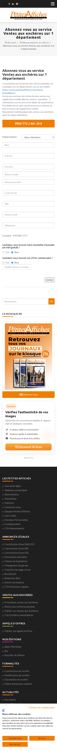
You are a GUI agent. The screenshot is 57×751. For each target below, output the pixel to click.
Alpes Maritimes (13, 646)
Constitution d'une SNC (16, 552)
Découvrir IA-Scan (30, 447)
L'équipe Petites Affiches (17, 511)
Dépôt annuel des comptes (18, 683)
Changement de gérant (16, 565)
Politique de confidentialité (42, 707)
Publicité (9, 502)
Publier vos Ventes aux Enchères (21, 610)
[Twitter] (4, 4)
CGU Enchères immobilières (18, 615)
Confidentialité (12, 524)
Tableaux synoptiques (15, 490)
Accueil (11, 42)
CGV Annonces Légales (16, 586)
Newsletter (11, 498)
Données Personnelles (16, 519)
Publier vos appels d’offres (18, 631)
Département (9, 136)
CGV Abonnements (14, 528)
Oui (7, 252)
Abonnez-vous (30, 394)
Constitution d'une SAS (16, 548)
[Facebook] (9, 4)
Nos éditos (10, 699)
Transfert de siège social (17, 569)
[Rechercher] (51, 301)
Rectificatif (10, 573)
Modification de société (16, 675)
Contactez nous (12, 507)
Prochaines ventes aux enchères (21, 602)
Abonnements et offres (35, 42)
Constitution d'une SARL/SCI (19, 544)
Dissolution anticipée (15, 557)
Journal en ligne (12, 485)
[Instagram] (17, 4)
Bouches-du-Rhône (14, 655)
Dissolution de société (16, 679)
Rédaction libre (12, 578)
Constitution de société (16, 671)
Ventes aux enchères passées (19, 606)
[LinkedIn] (13, 4)
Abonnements (11, 494)
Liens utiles (10, 515)
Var (6, 650)
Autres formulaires (14, 582)
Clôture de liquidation (15, 561)
